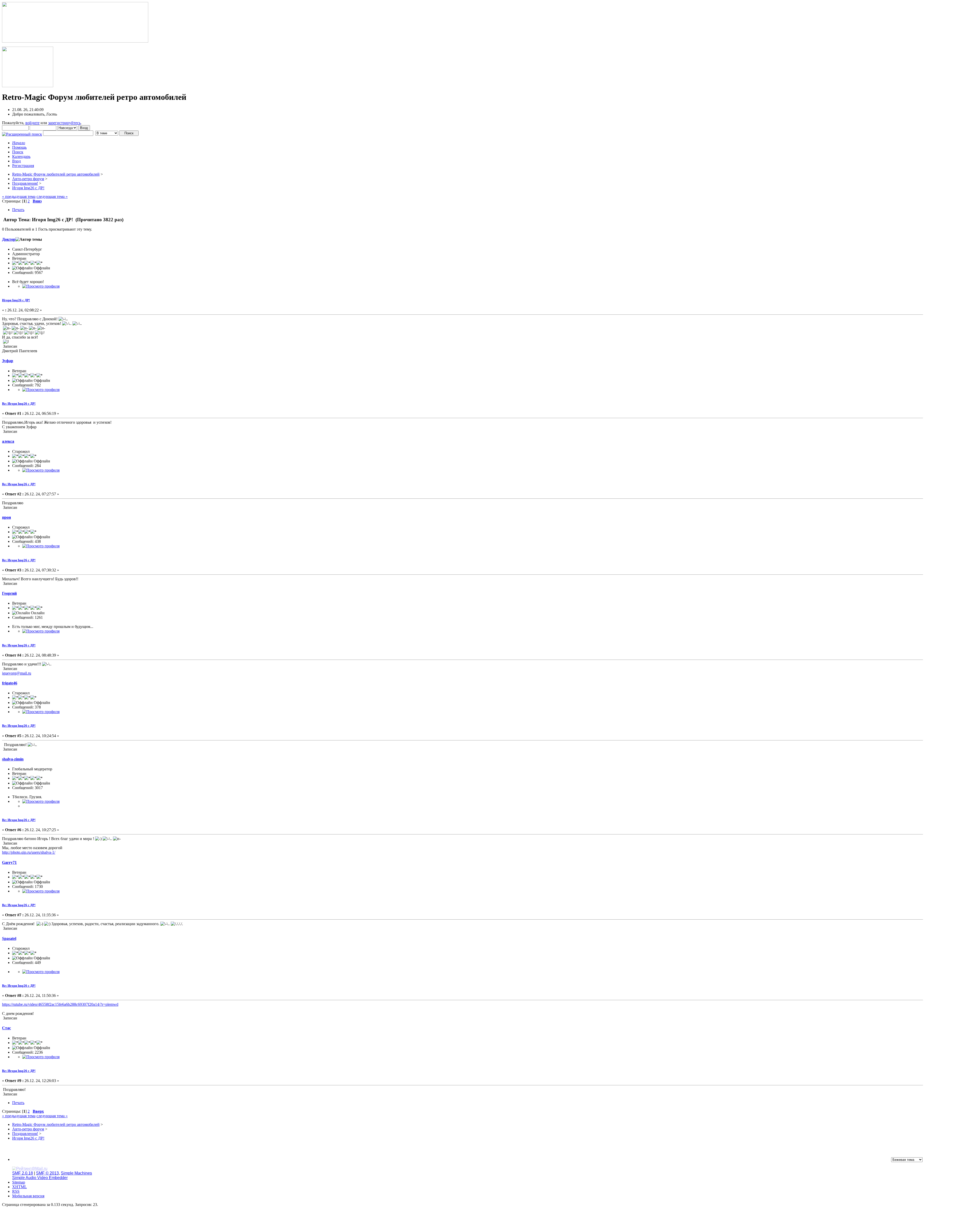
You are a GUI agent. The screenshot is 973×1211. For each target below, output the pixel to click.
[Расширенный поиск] (22, 133)
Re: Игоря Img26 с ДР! (18, 403)
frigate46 (9, 683)
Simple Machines (76, 1173)
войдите (32, 123)
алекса (8, 441)
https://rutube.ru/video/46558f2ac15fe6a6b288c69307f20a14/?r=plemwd (60, 1004)
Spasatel (9, 938)
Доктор (8, 239)
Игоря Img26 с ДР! (16, 300)
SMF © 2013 (47, 1173)
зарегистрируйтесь (64, 123)
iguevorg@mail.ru (16, 673)
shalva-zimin (13, 759)
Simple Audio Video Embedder (40, 1178)
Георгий (9, 593)
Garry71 (9, 862)
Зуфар (7, 361)
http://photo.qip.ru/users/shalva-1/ (28, 852)
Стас (6, 1028)
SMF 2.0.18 (22, 1173)
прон (6, 517)
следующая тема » (52, 196)
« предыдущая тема (18, 196)
